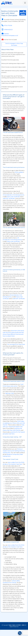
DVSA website (19, 172)
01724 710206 (8, 25)
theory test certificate (13, 196)
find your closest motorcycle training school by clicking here (14, 450)
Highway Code (9, 393)
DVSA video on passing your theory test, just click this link (14, 423)
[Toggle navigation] (25, 2)
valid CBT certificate (9, 198)
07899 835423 (8, 29)
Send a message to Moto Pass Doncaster (14, 44)
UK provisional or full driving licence (13, 195)
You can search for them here (16, 344)
